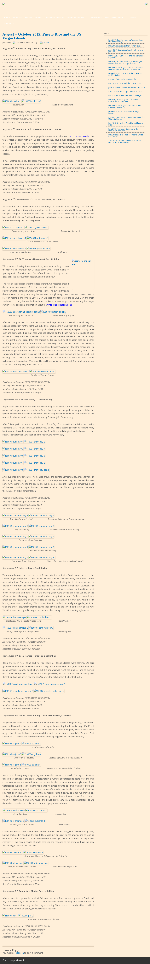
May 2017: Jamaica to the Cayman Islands (125, 46)
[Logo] (3, 4)
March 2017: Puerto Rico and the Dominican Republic (126, 57)
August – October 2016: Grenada (122, 79)
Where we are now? (76, 17)
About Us (17, 17)
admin (46, 42)
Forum (132, 17)
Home (7, 17)
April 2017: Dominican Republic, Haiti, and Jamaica (125, 51)
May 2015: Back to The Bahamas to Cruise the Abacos (125, 136)
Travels (28, 17)
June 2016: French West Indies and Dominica (126, 87)
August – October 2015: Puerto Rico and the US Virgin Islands (126, 118)
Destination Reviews (54, 17)
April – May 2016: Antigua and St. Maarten (125, 91)
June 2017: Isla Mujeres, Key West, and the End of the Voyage (125, 41)
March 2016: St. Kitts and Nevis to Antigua (125, 95)
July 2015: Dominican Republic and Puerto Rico (125, 124)
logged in (19, 952)
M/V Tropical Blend (114, 17)
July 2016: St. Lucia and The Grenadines (124, 83)
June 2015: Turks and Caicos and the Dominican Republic (123, 130)
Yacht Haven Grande (79, 136)
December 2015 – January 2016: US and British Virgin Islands (124, 106)
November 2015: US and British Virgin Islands (123, 112)
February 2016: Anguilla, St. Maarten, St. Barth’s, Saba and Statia (124, 100)
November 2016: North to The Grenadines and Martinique (125, 74)
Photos (38, 17)
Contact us (9, 23)
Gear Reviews (95, 17)
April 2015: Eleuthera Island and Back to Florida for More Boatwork (124, 141)
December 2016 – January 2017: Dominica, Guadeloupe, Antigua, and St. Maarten (125, 68)
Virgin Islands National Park (60, 304)
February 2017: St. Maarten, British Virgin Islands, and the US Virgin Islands (125, 62)
